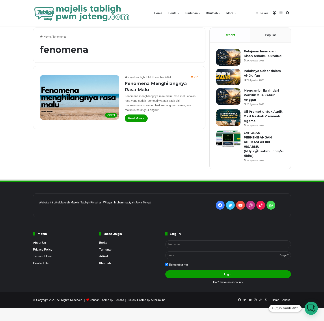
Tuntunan (191, 13)
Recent (230, 35)
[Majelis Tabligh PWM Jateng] (82, 13)
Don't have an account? (228, 282)
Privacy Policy (42, 249)
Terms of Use (42, 256)
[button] (311, 308)
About (286, 300)
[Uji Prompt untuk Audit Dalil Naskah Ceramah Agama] (228, 117)
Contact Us (40, 263)
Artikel (103, 256)
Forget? (284, 255)
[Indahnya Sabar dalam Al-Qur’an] (228, 77)
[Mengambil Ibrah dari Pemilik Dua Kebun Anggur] (228, 96)
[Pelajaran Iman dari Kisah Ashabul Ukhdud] (228, 57)
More (229, 13)
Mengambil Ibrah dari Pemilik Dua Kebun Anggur (261, 95)
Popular (270, 35)
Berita (172, 13)
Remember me (178, 264)
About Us (39, 242)
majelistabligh (136, 77)
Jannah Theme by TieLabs (107, 300)
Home (158, 13)
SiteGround (158, 300)
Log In (228, 274)
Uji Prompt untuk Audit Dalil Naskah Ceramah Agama (263, 116)
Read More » (136, 118)
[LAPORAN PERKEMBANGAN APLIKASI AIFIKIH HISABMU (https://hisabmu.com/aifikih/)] (228, 139)
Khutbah (212, 13)
